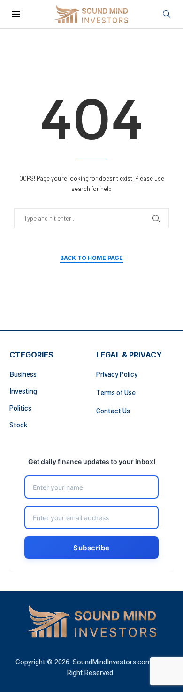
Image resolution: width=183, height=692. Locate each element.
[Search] (166, 14)
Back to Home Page (91, 257)
